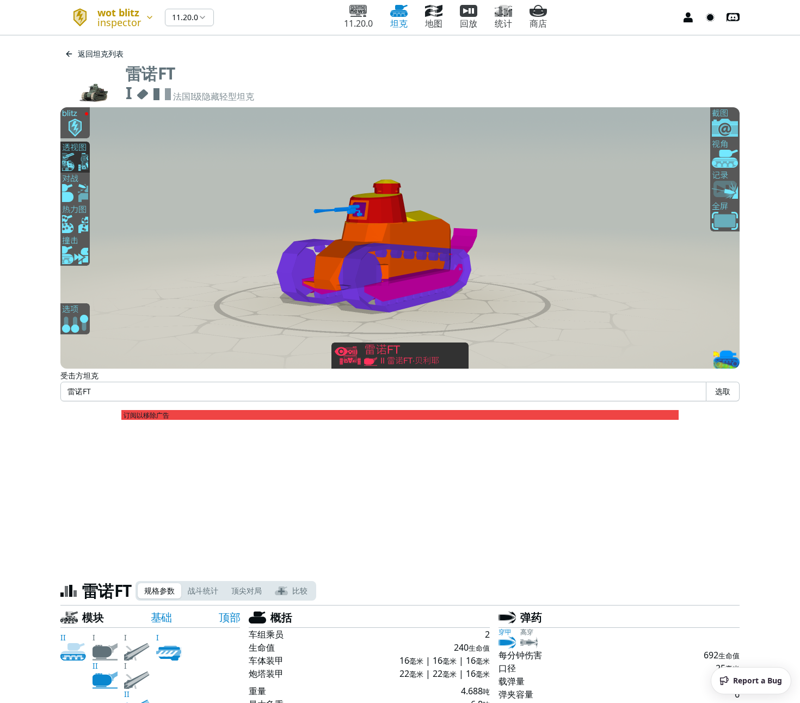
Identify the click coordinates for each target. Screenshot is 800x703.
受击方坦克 (79, 375)
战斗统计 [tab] (203, 590)
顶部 (229, 617)
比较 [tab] (299, 590)
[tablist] (226, 591)
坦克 (399, 23)
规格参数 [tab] (159, 590)
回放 (468, 23)
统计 (503, 23)
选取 (722, 391)
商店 (538, 23)
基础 (161, 617)
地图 (433, 23)
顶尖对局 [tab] (246, 590)
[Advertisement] (400, 496)
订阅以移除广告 (146, 415)
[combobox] (108, 17)
